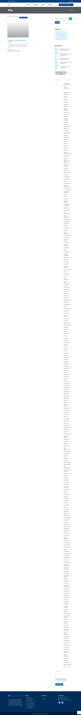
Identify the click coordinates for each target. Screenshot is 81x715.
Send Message (59, 684)
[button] (56, 22)
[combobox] (67, 83)
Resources (50, 4)
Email (58, 680)
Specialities (36, 4)
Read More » (11, 49)
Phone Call (64, 680)
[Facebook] (59, 702)
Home (68, 10)
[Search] (70, 18)
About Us (43, 4)
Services (29, 4)
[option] (67, 84)
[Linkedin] (62, 702)
